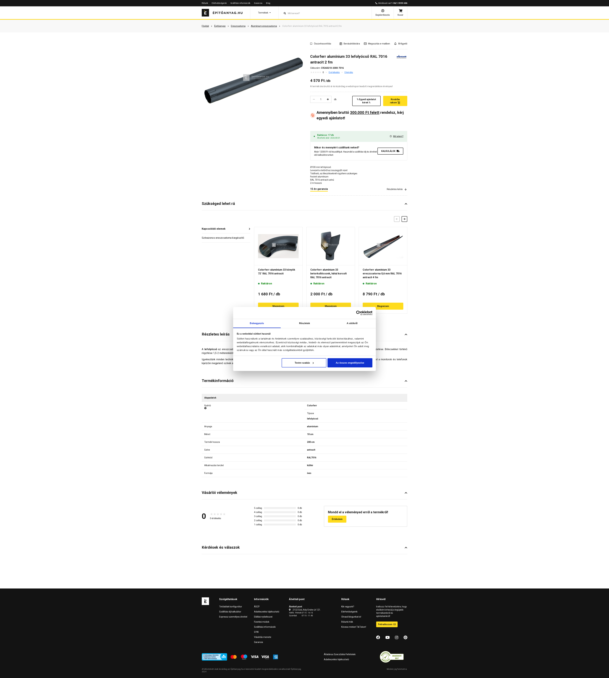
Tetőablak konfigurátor (230, 606)
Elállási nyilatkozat (263, 616)
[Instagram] (396, 637)
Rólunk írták (347, 622)
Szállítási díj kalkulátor (230, 611)
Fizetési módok (261, 622)
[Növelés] (327, 99)
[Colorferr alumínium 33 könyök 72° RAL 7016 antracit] (278, 246)
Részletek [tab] (304, 323)
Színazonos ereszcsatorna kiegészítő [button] (223, 237)
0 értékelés (334, 72)
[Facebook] (378, 637)
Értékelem (337, 519)
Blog (268, 3)
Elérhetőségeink (219, 3)
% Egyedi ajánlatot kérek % (366, 101)
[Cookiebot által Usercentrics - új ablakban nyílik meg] (358, 313)
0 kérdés (348, 72)
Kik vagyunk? (347, 606)
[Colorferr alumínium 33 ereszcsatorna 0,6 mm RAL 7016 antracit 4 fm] (383, 246)
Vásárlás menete (262, 637)
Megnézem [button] (278, 306)
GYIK (256, 632)
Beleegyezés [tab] (257, 323)
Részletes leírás (395, 189)
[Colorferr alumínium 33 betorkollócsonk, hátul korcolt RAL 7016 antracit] (330, 246)
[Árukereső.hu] (392, 656)
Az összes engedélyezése (350, 362)
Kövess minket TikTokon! (353, 627)
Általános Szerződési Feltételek (340, 654)
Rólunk (205, 3)
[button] (264, 12)
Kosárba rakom (395, 101)
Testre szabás (302, 362)
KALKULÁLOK (388, 151)
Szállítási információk (240, 3)
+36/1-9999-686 (399, 3)
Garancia (258, 3)
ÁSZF (257, 606)
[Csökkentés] (313, 99)
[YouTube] (387, 637)
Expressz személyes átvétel (233, 616)
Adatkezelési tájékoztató (266, 611)
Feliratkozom (385, 624)
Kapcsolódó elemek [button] (214, 228)
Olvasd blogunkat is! (351, 616)
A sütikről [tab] (352, 323)
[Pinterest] (405, 637)
